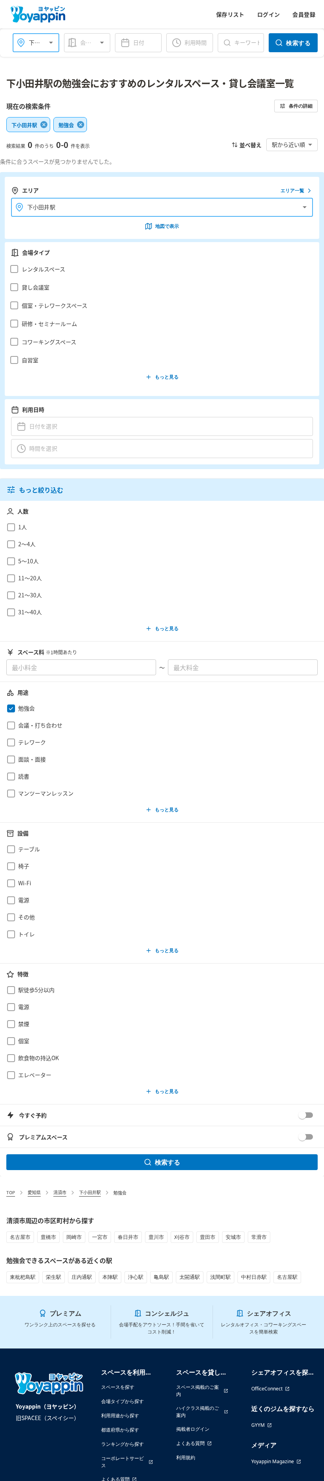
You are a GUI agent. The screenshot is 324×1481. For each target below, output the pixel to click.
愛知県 (34, 1192)
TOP (10, 1192)
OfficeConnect (267, 1388)
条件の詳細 (301, 105)
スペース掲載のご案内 (197, 1391)
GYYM (258, 1425)
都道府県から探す (120, 1429)
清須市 (59, 1192)
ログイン (268, 14)
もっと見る (167, 376)
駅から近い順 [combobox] (288, 144)
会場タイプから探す (122, 1401)
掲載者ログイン (192, 1429)
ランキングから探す (122, 1444)
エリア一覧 (292, 190)
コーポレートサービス (122, 1462)
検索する (298, 43)
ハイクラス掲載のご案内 (197, 1412)
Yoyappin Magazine (272, 1461)
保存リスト (230, 14)
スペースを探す (117, 1387)
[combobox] (94, 42)
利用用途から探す (120, 1415)
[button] (160, 269)
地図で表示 (167, 226)
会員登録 (303, 14)
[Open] (51, 42)
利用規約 (185, 1457)
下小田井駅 (90, 1192)
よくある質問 (190, 1443)
